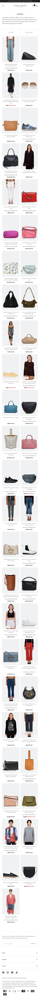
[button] (3, 6)
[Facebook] (12, 972)
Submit (33, 943)
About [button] (4, 966)
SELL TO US (27, 1)
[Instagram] (8, 972)
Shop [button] (3, 953)
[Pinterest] (3, 972)
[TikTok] (17, 972)
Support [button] (4, 959)
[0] (33, 6)
